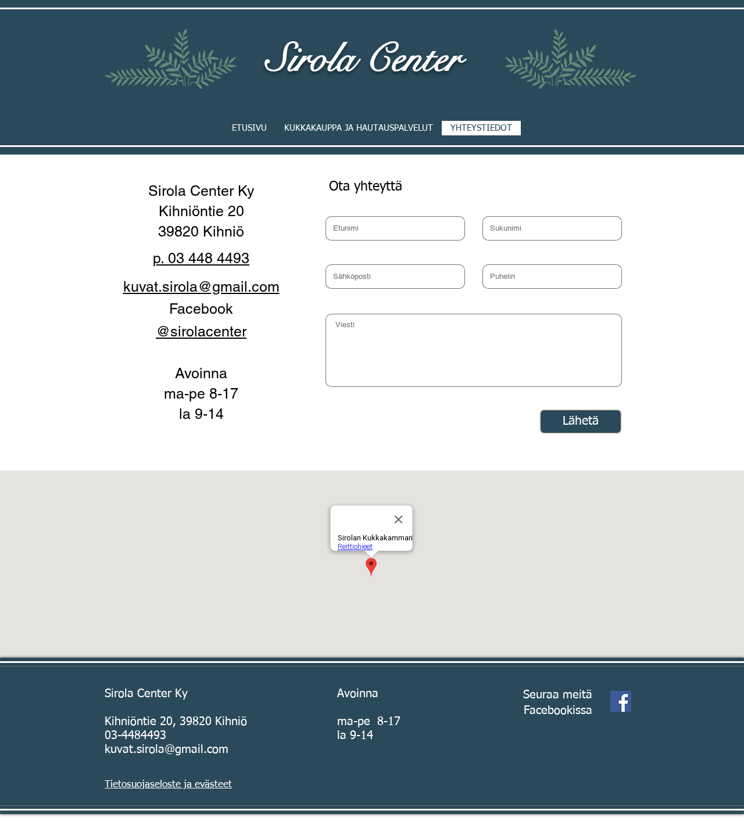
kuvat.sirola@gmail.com (166, 749)
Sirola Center (363, 58)
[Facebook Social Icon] (620, 701)
